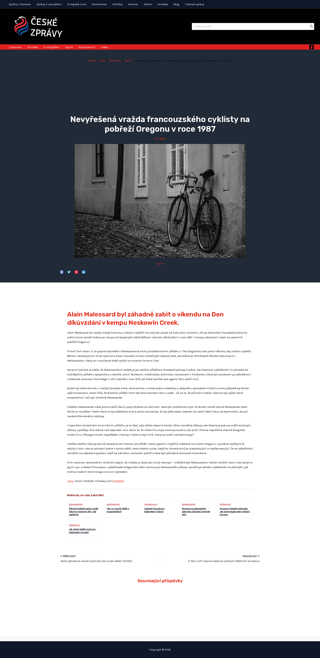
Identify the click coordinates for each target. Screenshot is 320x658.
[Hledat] (311, 26)
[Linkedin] (83, 272)
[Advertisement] (160, 87)
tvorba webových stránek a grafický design (160, 638)
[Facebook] (311, 47)
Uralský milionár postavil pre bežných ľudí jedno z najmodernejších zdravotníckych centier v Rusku (135, 603)
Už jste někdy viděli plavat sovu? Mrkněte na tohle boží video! (88, 598)
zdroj (70, 481)
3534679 (118, 481)
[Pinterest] (76, 272)
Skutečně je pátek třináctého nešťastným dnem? (229, 598)
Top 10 (160, 263)
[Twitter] (69, 272)
